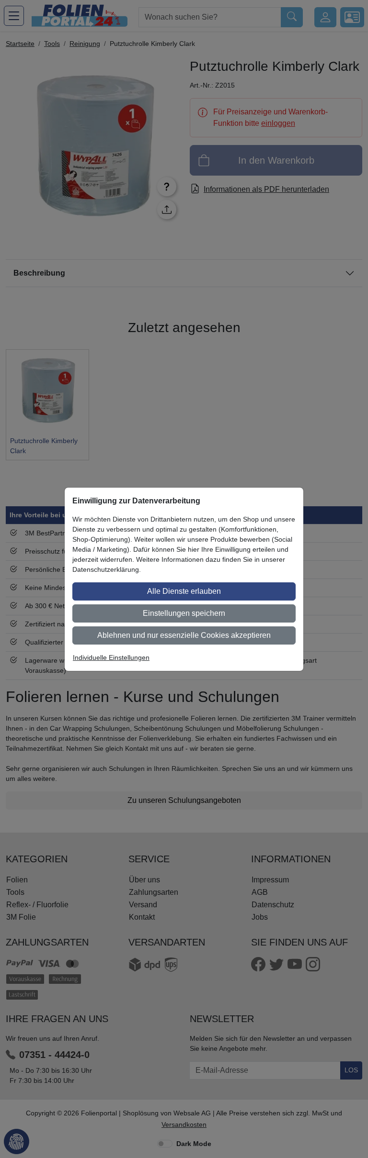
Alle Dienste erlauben (184, 591)
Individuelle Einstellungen (111, 657)
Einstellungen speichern (184, 613)
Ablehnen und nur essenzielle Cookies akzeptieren (184, 635)
